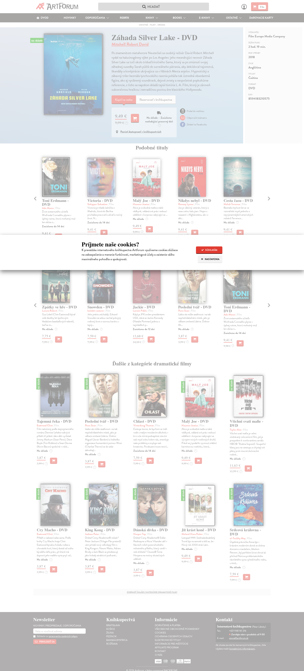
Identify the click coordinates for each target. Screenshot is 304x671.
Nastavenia (211, 259)
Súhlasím (211, 250)
